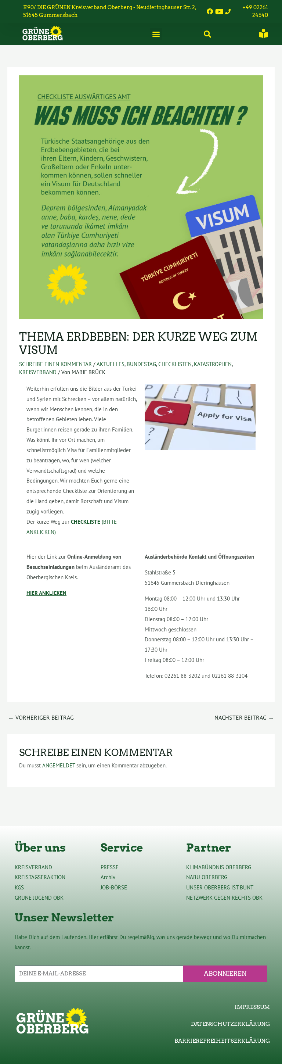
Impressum (252, 1007)
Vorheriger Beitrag (41, 717)
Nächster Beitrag (244, 717)
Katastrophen (213, 364)
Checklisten (175, 364)
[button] (156, 34)
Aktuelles (110, 364)
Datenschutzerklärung (230, 1024)
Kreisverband (38, 372)
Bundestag (141, 364)
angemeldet (58, 765)
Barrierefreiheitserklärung (222, 1041)
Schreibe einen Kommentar (55, 364)
